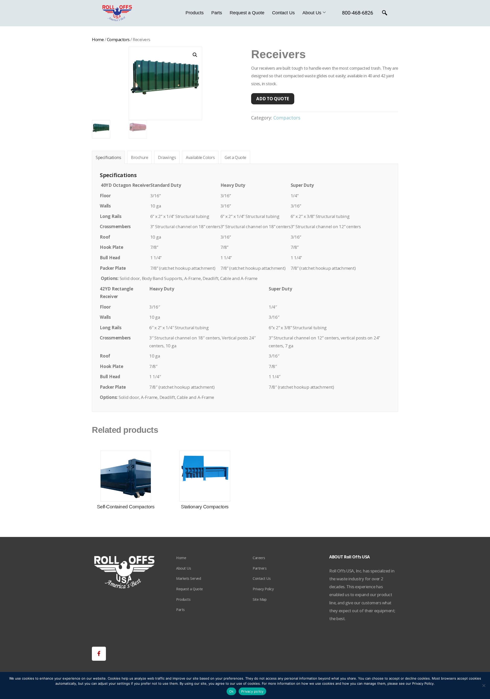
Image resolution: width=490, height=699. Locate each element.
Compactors (118, 39)
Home (98, 39)
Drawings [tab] (167, 157)
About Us (311, 12)
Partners (259, 568)
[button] (195, 54)
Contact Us (283, 12)
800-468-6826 (357, 13)
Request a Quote (247, 12)
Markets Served (188, 578)
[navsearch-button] (384, 13)
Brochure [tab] (139, 157)
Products (195, 12)
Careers (259, 557)
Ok (231, 691)
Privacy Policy (263, 588)
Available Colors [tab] (200, 157)
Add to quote (272, 99)
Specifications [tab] (108, 157)
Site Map (259, 599)
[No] (483, 685)
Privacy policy (252, 691)
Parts (216, 12)
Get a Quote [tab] (235, 157)
